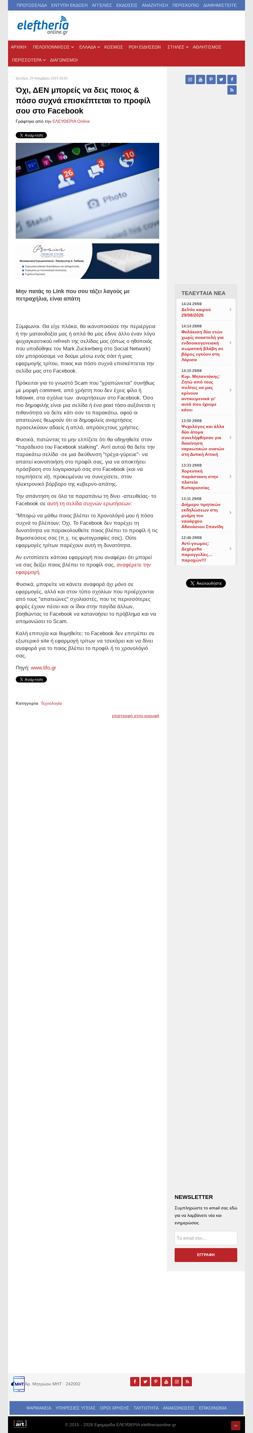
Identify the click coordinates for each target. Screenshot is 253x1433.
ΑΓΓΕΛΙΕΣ (102, 5)
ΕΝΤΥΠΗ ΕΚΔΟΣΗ (69, 5)
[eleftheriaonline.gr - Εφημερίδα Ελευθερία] (43, 25)
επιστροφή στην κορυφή (135, 715)
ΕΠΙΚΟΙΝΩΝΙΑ (213, 1407)
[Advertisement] (206, 789)
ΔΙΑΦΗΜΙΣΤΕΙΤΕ (220, 5)
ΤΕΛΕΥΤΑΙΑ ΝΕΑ (203, 293)
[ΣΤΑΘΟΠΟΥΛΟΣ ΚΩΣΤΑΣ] (20, 1423)
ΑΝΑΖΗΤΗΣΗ (155, 5)
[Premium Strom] (87, 260)
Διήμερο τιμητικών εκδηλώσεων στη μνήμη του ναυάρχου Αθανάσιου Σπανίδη (202, 515)
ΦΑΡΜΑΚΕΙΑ (38, 1407)
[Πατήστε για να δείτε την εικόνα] (87, 190)
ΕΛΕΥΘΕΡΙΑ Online (71, 121)
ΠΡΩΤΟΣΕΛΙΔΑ (32, 5)
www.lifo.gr (43, 668)
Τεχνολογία (51, 703)
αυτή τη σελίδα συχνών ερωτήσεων (89, 504)
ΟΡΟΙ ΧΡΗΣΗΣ (114, 1407)
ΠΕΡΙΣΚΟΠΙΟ (185, 5)
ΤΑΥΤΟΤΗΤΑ (146, 1407)
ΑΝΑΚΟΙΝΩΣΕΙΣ (179, 1407)
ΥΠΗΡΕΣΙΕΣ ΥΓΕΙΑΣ (76, 1407)
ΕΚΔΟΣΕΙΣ (127, 5)
